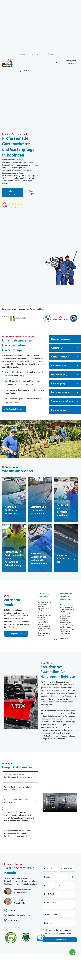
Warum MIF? (32, 192)
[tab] (54, 639)
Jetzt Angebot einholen (70, 62)
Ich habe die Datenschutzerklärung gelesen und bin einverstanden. (60, 932)
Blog (19, 71)
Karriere (27, 71)
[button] (20, 776)
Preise (50, 54)
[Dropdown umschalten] (28, 54)
